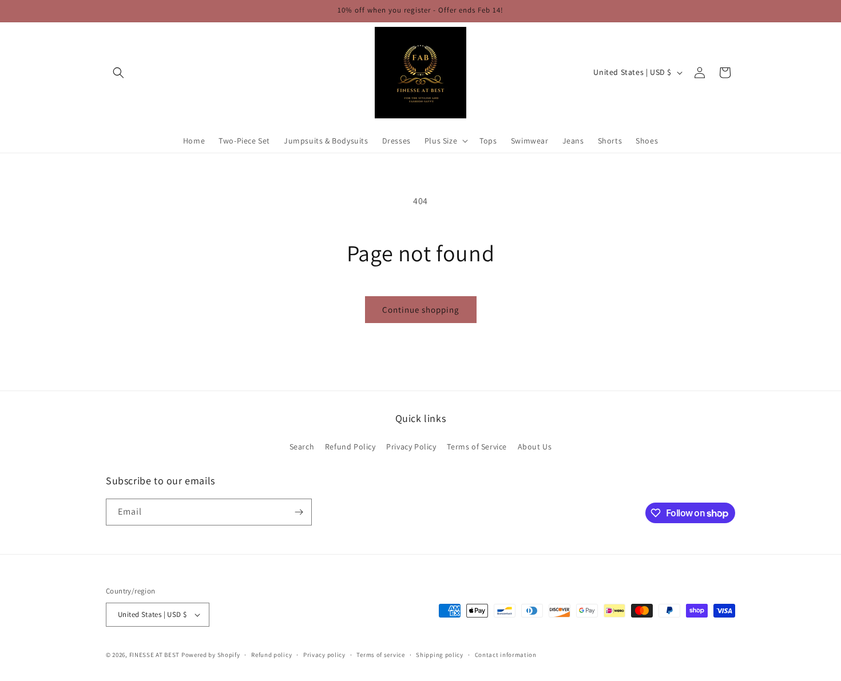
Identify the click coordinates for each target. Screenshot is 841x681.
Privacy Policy (411, 446)
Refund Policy (350, 446)
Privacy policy (324, 655)
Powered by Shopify (210, 655)
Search (302, 446)
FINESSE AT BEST (154, 655)
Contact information (506, 655)
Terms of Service (477, 446)
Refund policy (271, 655)
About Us (535, 446)
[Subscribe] (298, 512)
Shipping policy (439, 655)
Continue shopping (420, 309)
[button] (118, 72)
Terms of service (380, 655)
